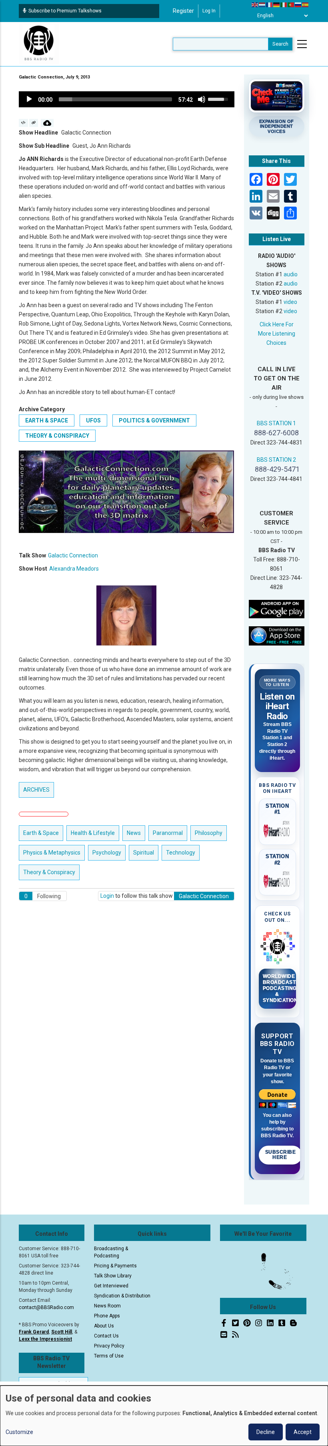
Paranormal (168, 833)
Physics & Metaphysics (51, 852)
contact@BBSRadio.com (46, 1307)
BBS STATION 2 (276, 460)
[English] (255, 4)
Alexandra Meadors (74, 568)
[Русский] (298, 4)
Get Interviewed (111, 1286)
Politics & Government (154, 420)
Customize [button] (19, 1432)
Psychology (106, 852)
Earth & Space (46, 420)
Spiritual (143, 852)
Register (183, 11)
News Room (107, 1306)
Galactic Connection (73, 555)
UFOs (93, 420)
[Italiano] (284, 4)
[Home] (39, 43)
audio (291, 274)
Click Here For (277, 324)
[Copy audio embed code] (23, 123)
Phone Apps (107, 1316)
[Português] (291, 4)
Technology (180, 852)
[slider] (115, 99)
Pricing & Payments (115, 1266)
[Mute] (202, 99)
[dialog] (164, 1416)
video (290, 302)
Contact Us (106, 1336)
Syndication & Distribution (122, 1296)
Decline (265, 1432)
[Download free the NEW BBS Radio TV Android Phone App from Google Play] (277, 608)
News (134, 833)
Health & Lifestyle (93, 833)
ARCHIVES (36, 789)
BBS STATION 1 (276, 423)
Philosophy (208, 833)
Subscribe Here (280, 1154)
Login (107, 896)
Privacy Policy (109, 1346)
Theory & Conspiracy (57, 435)
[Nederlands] (262, 4)
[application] (126, 99)
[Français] (269, 4)
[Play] (29, 99)
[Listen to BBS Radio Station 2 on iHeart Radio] (277, 880)
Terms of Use (109, 1356)
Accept (303, 1432)
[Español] (305, 4)
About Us (104, 1326)
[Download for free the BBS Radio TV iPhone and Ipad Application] (277, 635)
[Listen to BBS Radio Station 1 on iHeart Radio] (277, 829)
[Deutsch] (276, 4)
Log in (209, 11)
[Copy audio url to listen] (33, 123)
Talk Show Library (113, 1276)
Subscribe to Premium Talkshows (65, 11)
